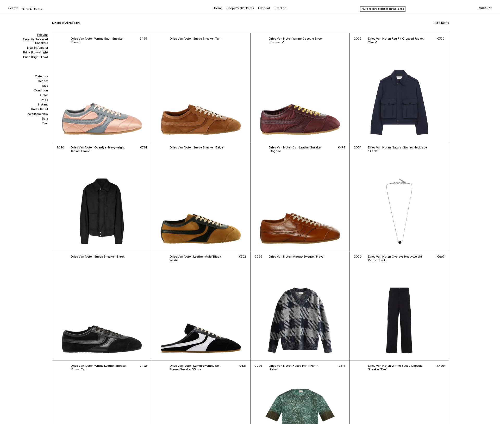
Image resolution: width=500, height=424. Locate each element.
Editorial (264, 8)
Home (218, 8)
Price (44, 100)
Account (485, 8)
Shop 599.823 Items (240, 8)
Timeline (280, 8)
